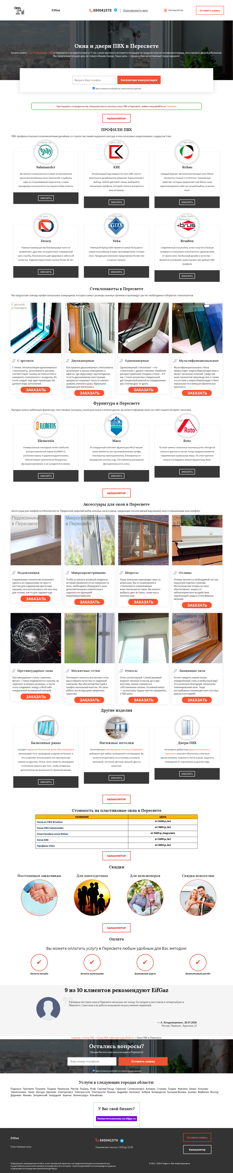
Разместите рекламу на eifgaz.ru (116, 1118)
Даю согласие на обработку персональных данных (118, 88)
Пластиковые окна (21, 1146)
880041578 (102, 10)
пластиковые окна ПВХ (40, 52)
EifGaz (15, 1138)
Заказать (46, 198)
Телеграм (171, 106)
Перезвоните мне (135, 10)
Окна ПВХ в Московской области (115, 1037)
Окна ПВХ (89, 1037)
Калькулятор (175, 10)
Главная (76, 1037)
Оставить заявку (210, 10)
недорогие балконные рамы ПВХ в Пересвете (50, 749)
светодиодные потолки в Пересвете (124, 749)
